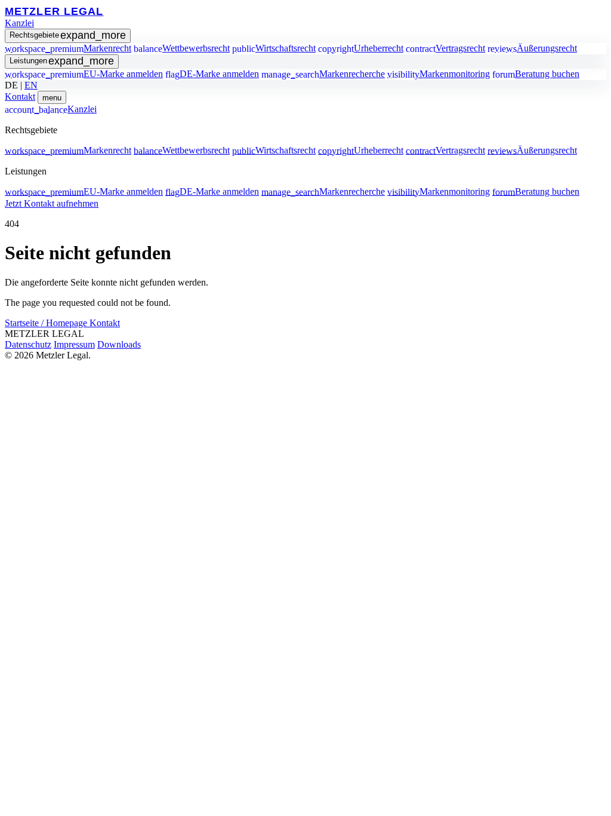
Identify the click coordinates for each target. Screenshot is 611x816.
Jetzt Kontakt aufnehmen (51, 203)
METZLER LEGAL (54, 11)
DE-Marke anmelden (212, 74)
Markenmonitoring (438, 74)
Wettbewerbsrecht (182, 48)
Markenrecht (68, 48)
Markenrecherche (323, 74)
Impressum (74, 344)
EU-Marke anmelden (84, 74)
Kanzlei (19, 23)
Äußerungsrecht (532, 48)
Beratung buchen (535, 74)
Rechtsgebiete (68, 35)
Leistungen (62, 61)
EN (31, 85)
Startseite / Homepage (47, 323)
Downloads (119, 344)
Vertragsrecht (445, 48)
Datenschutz (28, 344)
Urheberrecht (360, 48)
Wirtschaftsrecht (274, 48)
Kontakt (20, 96)
